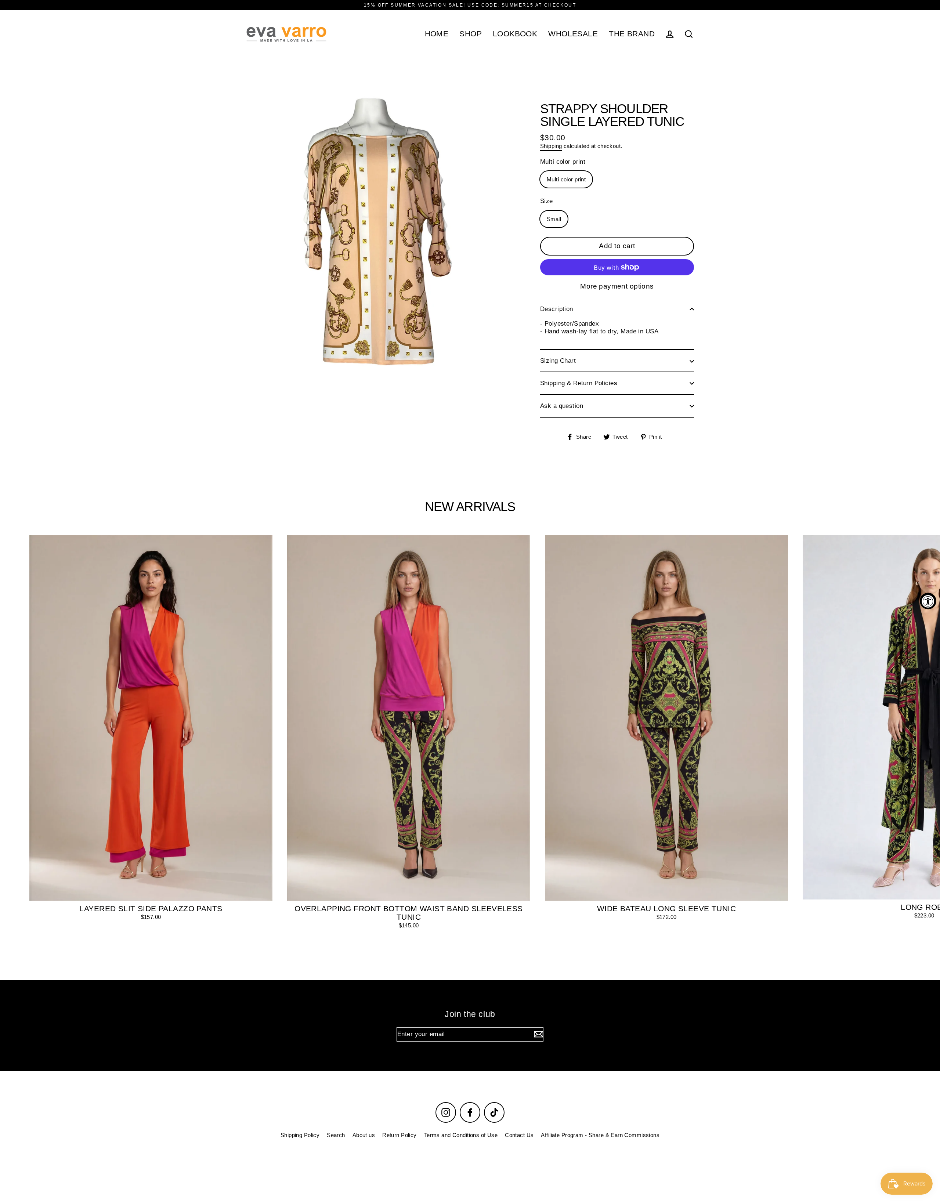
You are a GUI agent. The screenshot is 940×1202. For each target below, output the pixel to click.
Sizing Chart (558, 360)
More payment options (617, 286)
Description (556, 308)
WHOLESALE (573, 33)
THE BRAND (632, 33)
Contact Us (519, 1135)
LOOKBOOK (515, 33)
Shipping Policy (300, 1135)
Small (554, 219)
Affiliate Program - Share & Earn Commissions (600, 1135)
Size (546, 201)
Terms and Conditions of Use (461, 1135)
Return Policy (399, 1135)
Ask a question (561, 405)
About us (363, 1135)
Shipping (551, 146)
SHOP (470, 33)
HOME (437, 33)
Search (336, 1135)
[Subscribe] (537, 1034)
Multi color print (562, 161)
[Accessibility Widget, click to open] (928, 601)
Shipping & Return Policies (578, 383)
